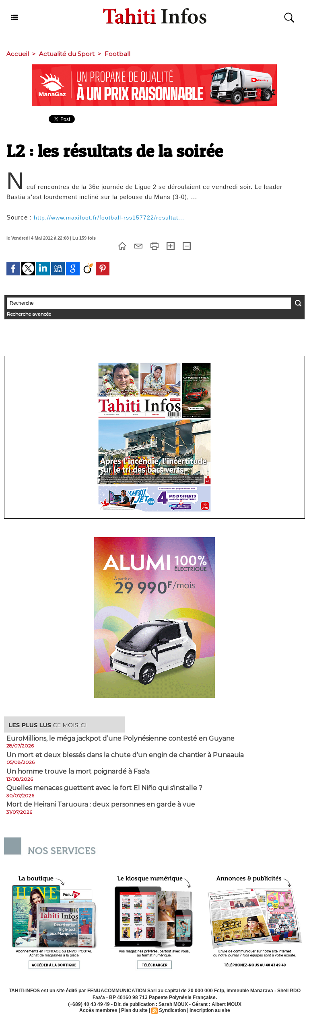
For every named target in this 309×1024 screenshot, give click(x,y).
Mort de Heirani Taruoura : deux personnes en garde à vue (100, 804)
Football (117, 53)
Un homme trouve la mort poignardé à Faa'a (78, 771)
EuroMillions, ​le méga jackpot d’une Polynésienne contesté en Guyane (120, 738)
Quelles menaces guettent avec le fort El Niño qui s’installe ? (104, 788)
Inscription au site (210, 1010)
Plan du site (134, 1010)
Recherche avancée (29, 314)
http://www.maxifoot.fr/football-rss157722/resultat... (109, 217)
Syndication (172, 1010)
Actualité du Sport (67, 53)
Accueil (17, 53)
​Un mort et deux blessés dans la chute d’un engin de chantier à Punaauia (125, 755)
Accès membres (98, 1010)
